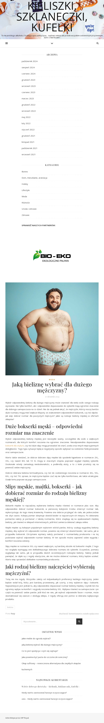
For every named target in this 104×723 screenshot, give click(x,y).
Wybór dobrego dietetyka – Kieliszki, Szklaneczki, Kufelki (50, 686)
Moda (24, 196)
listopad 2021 (28, 142)
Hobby (25, 184)
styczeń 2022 (28, 129)
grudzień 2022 (28, 104)
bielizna (10, 607)
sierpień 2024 (28, 67)
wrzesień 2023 (29, 86)
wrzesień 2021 (29, 154)
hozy (13, 613)
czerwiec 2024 (28, 73)
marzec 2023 (28, 98)
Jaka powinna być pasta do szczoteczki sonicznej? (45, 657)
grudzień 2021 (28, 135)
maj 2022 (26, 117)
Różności (26, 202)
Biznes (25, 171)
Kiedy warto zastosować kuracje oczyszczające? (44, 692)
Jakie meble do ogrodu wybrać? (36, 638)
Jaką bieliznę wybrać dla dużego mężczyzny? (42, 644)
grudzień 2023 (28, 79)
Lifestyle (26, 190)
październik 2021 (30, 148)
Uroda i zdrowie (29, 208)
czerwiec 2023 (28, 92)
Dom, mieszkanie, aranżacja (34, 177)
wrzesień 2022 (29, 111)
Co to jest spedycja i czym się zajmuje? (40, 651)
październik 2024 (30, 61)
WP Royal (25, 718)
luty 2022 (26, 123)
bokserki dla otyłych (14, 445)
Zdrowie (25, 215)
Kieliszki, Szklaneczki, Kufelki (52, 16)
